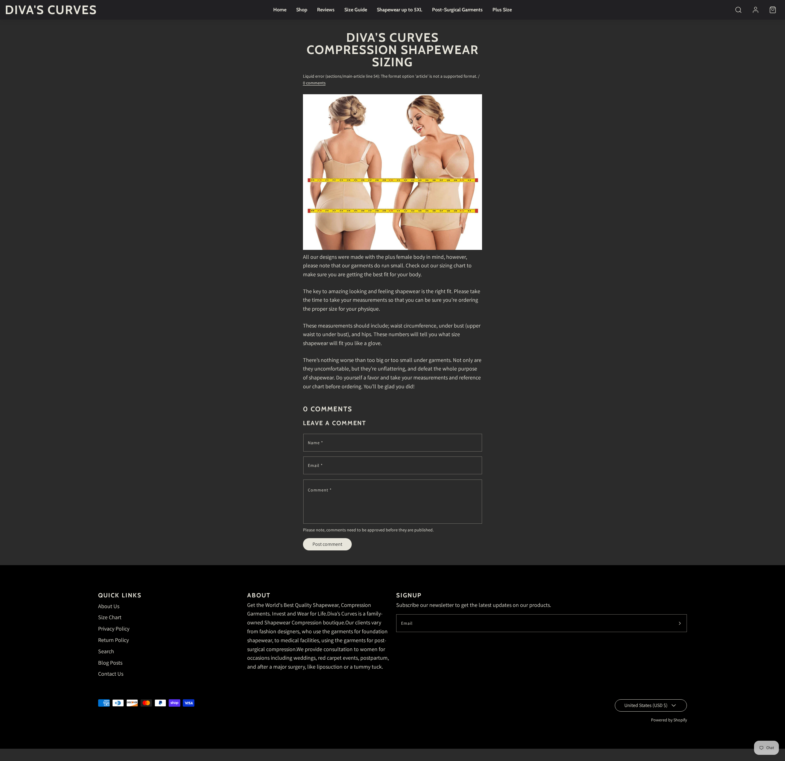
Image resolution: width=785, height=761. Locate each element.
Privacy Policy (113, 628)
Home (279, 10)
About (258, 595)
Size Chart (109, 617)
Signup (409, 595)
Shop (301, 10)
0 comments (314, 83)
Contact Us (110, 673)
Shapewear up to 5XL (399, 10)
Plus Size (502, 10)
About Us (108, 606)
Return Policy (113, 639)
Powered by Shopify (669, 720)
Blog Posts (110, 662)
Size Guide (355, 10)
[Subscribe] (680, 623)
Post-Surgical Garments (457, 10)
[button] (738, 9)
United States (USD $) (646, 705)
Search (106, 651)
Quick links (120, 595)
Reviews (326, 10)
